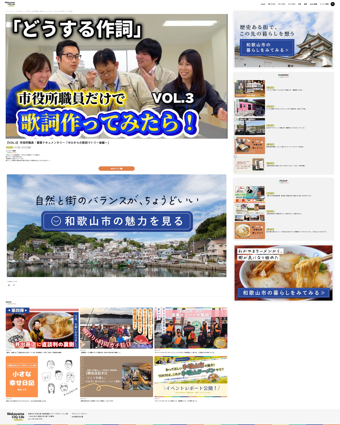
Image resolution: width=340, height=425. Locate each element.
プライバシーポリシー (80, 414)
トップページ (10, 11)
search (332, 4)
